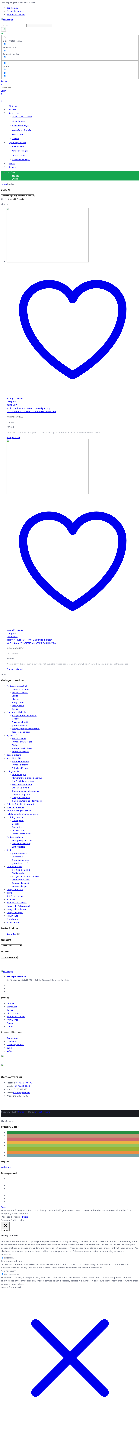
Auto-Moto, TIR (14, 758)
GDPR (9, 1048)
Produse (10, 1003)
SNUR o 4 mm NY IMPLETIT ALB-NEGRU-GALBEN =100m (31, 643)
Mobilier (15, 699)
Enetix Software (42, 1112)
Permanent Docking (21, 843)
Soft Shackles (18, 847)
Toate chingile (19, 774)
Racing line (17, 827)
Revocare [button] (15, 1217)
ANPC (9, 1051)
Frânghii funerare (15, 889)
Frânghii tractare (20, 764)
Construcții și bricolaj (16, 712)
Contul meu (12, 1038)
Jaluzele (16, 695)
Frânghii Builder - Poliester (24, 715)
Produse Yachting (15, 837)
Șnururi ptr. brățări (43, 408)
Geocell (15, 718)
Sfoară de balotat (20, 751)
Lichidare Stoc (13, 922)
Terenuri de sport (20, 886)
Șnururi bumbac (19, 853)
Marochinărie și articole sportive (27, 778)
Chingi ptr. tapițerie (21, 794)
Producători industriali (17, 686)
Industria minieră (20, 692)
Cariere (10, 1023)
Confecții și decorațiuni (23, 781)
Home (4, 184)
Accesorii (11, 899)
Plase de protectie (15, 807)
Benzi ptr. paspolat (21, 787)
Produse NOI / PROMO (24, 408)
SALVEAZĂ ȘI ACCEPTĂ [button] (11, 1287)
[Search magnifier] (3, 29)
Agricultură (12, 735)
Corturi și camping (21, 870)
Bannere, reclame (20, 689)
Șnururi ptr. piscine (21, 879)
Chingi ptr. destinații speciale (25, 791)
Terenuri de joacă (20, 883)
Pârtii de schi (18, 873)
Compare (11, 401)
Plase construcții (20, 722)
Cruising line (18, 820)
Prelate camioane (20, 761)
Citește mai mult (15, 669)
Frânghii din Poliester (16, 909)
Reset (3, 1207)
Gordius (21, 1112)
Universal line (18, 830)
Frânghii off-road (20, 768)
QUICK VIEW (12, 405)
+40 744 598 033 (21, 1086)
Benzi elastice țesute (22, 784)
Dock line (16, 824)
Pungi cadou (18, 702)
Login (3, 90)
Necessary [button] (6, 1254)
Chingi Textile (13, 771)
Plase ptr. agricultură (22, 748)
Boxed (9, 1167)
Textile (15, 709)
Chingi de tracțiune (21, 797)
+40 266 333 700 (24, 1082)
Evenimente (12, 1019)
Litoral (9, 893)
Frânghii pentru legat (22, 741)
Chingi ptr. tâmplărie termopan (27, 801)
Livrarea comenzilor (16, 1016)
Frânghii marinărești (21, 833)
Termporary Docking (22, 840)
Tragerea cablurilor (21, 732)
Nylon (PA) (12, 934)
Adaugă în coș (13, 437)
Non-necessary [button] (8, 1271)
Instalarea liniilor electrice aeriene (23, 814)
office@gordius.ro (21, 1092)
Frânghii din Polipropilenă (18, 906)
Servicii (10, 1010)
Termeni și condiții (15, 1044)
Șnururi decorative (21, 860)
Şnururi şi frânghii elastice (19, 810)
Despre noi (12, 1006)
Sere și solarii (18, 705)
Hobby (10, 408)
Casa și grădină (14, 755)
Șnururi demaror (19, 725)
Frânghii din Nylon (15, 912)
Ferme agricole (19, 738)
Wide (3, 1167)
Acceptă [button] (6, 1217)
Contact (11, 1026)
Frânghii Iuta (12, 915)
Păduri (15, 745)
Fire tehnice (12, 919)
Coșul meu (12, 1041)
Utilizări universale (15, 896)
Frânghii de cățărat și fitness (25, 876)
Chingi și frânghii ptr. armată (20, 804)
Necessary (9, 1257)
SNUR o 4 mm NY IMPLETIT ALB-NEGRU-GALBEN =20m (31, 411)
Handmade (17, 856)
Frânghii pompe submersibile (26, 728)
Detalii (25, 1217)
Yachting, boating (15, 817)
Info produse (13, 1013)
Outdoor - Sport (14, 866)
